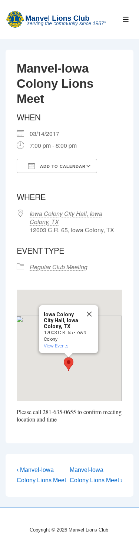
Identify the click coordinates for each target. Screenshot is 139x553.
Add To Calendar (62, 166)
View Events (55, 346)
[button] (68, 364)
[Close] (89, 314)
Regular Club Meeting (58, 267)
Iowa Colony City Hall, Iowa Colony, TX (66, 217)
